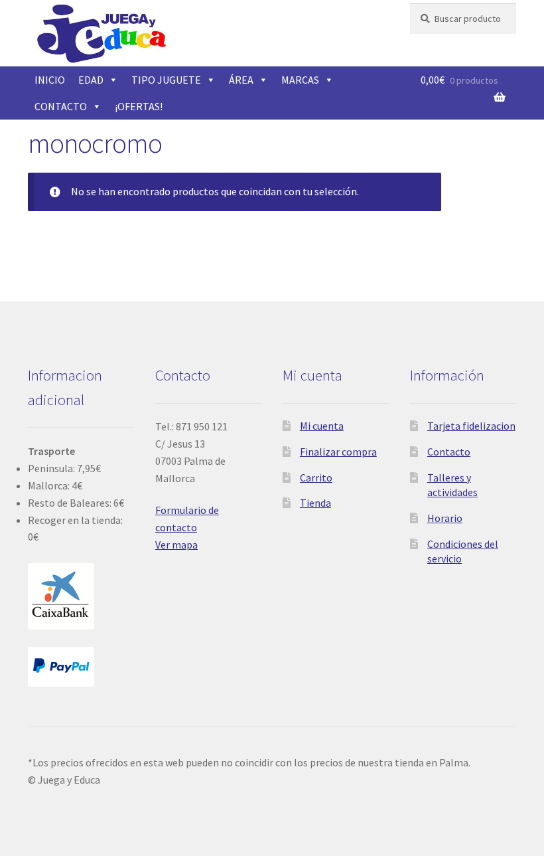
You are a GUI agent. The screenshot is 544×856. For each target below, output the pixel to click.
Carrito (316, 477)
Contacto (448, 451)
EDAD (90, 79)
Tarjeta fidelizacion (471, 425)
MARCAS (300, 79)
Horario (444, 518)
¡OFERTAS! (139, 106)
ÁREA (241, 79)
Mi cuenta (322, 425)
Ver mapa (176, 544)
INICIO (49, 79)
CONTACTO (60, 106)
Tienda (315, 502)
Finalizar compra (338, 451)
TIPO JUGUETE (166, 79)
